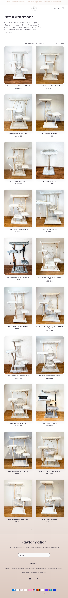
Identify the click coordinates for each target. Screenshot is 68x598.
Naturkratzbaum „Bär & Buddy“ (50, 86)
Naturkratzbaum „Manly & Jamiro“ (18, 277)
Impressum (42, 572)
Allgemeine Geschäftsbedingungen (23, 568)
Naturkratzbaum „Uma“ (49, 229)
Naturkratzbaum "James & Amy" (18, 376)
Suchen (7, 568)
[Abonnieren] (48, 555)
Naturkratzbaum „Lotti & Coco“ (18, 519)
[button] (5, 8)
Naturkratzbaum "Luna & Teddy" (49, 376)
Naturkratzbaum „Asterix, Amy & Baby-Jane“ (49, 277)
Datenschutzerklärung (29, 572)
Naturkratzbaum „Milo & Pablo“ (18, 326)
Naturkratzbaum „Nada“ (49, 519)
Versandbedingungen (55, 568)
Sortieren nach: (29, 43)
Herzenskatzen (31, 593)
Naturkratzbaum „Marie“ (49, 133)
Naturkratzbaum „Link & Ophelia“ (49, 471)
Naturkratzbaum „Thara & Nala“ (18, 471)
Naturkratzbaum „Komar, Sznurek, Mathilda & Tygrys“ (50, 327)
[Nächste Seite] (46, 529)
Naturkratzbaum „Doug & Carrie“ (18, 229)
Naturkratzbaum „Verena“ (18, 423)
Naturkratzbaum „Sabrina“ (18, 181)
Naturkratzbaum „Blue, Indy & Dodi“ (18, 86)
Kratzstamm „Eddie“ (49, 181)
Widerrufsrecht (41, 568)
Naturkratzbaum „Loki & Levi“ (18, 133)
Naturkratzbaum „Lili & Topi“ (50, 423)
